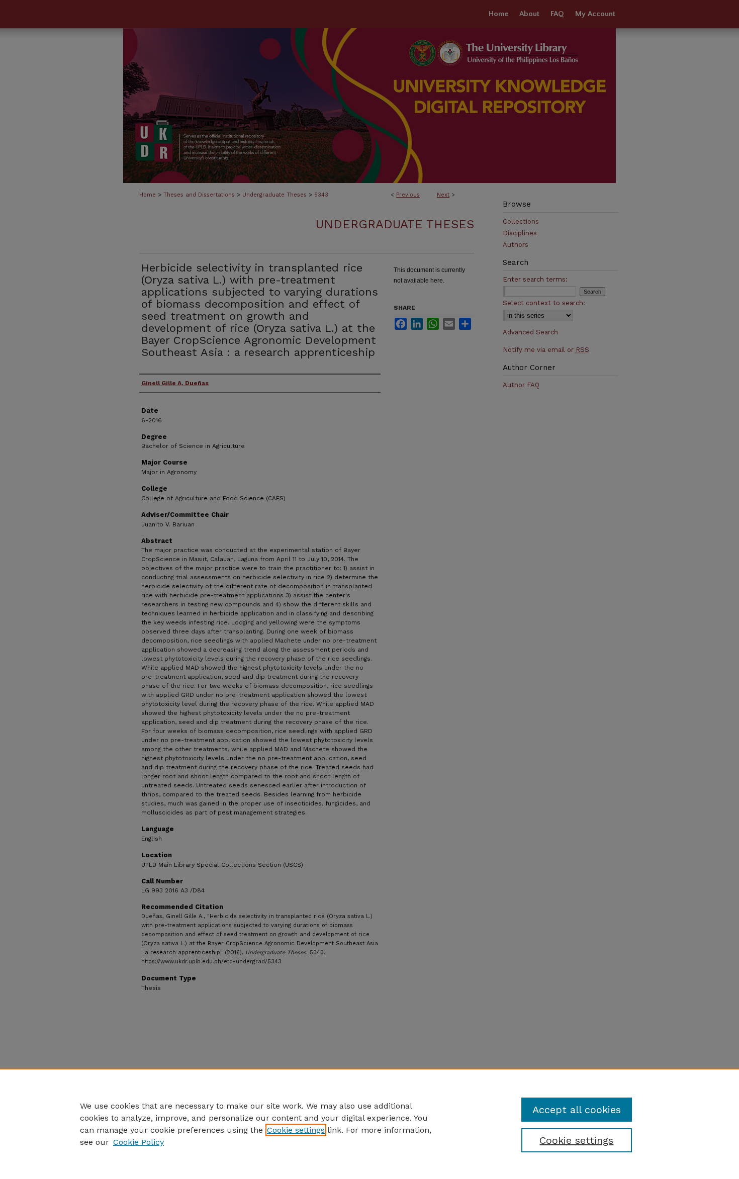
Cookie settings (296, 1130)
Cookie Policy (138, 1142)
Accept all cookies (576, 1110)
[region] (369, 1123)
